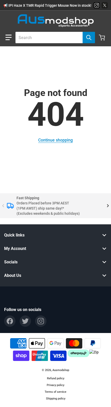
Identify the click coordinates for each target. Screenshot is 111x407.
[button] (8, 37)
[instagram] (40, 321)
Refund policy (55, 378)
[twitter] (25, 321)
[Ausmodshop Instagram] (96, 5)
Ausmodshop (60, 370)
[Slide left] (3, 205)
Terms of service (55, 392)
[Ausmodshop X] (104, 5)
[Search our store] (89, 37)
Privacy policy (55, 385)
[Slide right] (108, 205)
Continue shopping (55, 140)
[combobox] (53, 37)
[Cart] (102, 37)
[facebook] (9, 321)
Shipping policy (55, 398)
